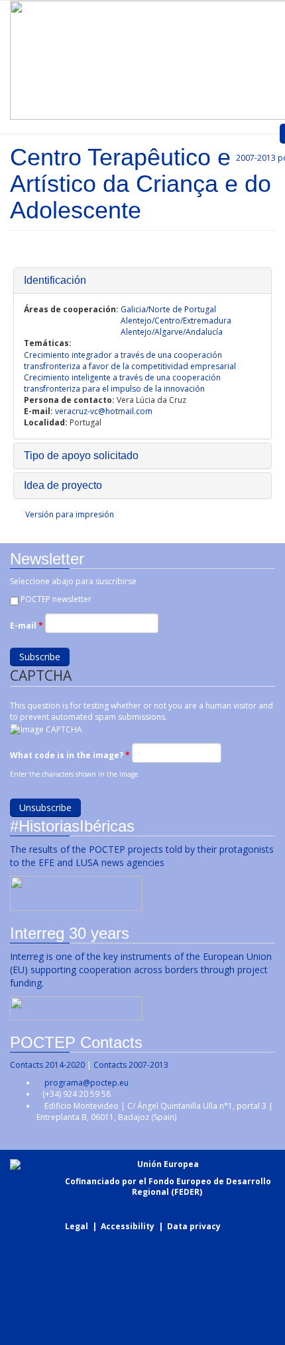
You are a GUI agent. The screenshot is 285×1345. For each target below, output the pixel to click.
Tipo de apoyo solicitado (81, 455)
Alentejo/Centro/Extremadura (176, 320)
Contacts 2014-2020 (47, 1064)
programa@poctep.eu (86, 1082)
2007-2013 (255, 157)
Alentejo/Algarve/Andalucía (172, 331)
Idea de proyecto (63, 485)
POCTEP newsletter (56, 599)
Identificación (55, 280)
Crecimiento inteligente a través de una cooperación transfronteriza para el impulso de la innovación (122, 383)
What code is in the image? (70, 755)
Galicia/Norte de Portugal (168, 309)
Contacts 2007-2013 (130, 1064)
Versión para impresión (69, 514)
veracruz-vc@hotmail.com (103, 411)
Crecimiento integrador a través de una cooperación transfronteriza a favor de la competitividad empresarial (130, 360)
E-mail (26, 625)
